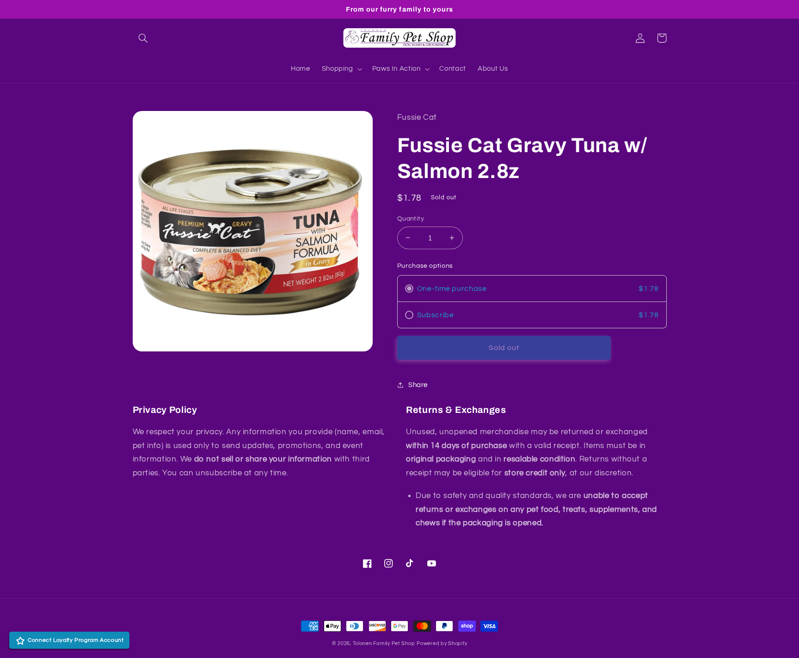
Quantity (410, 218)
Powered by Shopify (442, 643)
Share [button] (418, 384)
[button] (143, 38)
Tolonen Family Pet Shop (384, 643)
